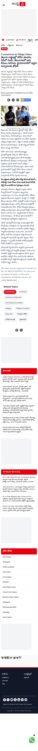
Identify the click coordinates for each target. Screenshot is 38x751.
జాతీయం (5, 674)
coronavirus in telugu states (13, 297)
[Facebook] (8, 99)
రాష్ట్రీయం (30, 40)
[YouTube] (11, 699)
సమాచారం (5, 681)
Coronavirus (22, 292)
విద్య (3, 684)
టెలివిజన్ (26, 678)
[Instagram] (15, 699)
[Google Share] (26, 101)
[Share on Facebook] (16, 330)
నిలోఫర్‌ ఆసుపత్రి (10, 320)
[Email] (25, 699)
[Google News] (22, 699)
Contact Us (22, 704)
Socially (22, 40)
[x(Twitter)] (13, 99)
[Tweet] (21, 330)
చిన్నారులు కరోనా (22, 314)
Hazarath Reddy (8, 93)
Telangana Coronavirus (22, 308)
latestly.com (11, 280)
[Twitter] (8, 699)
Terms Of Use (14, 704)
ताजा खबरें (7, 371)
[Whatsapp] (17, 99)
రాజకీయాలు (5, 678)
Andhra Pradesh (10, 292)
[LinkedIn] (18, 699)
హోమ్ (3, 45)
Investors (29, 704)
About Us (6, 704)
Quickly (11, 40)
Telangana (8, 308)
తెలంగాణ (19, 45)
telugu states (8, 314)
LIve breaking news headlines (13, 303)
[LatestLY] (18, 5)
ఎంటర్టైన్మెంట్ (28, 674)
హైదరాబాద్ (23, 320)
